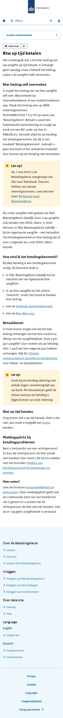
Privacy (31, 676)
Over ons (11, 556)
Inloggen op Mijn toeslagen (22, 585)
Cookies (31, 684)
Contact (10, 550)
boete (46, 423)
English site (12, 635)
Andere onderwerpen (19, 35)
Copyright (31, 693)
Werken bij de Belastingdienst (23, 563)
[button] (15, 46)
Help (9, 613)
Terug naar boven (29, 709)
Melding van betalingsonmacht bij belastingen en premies (26, 468)
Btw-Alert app (25, 313)
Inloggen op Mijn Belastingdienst (25, 578)
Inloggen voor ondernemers (22, 591)
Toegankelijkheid (31, 701)
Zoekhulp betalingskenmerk (34, 306)
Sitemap (11, 607)
